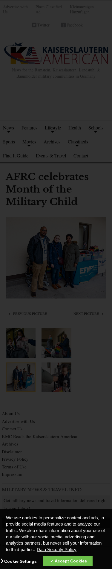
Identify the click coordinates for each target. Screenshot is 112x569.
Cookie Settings (20, 561)
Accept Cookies (71, 561)
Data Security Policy (56, 549)
